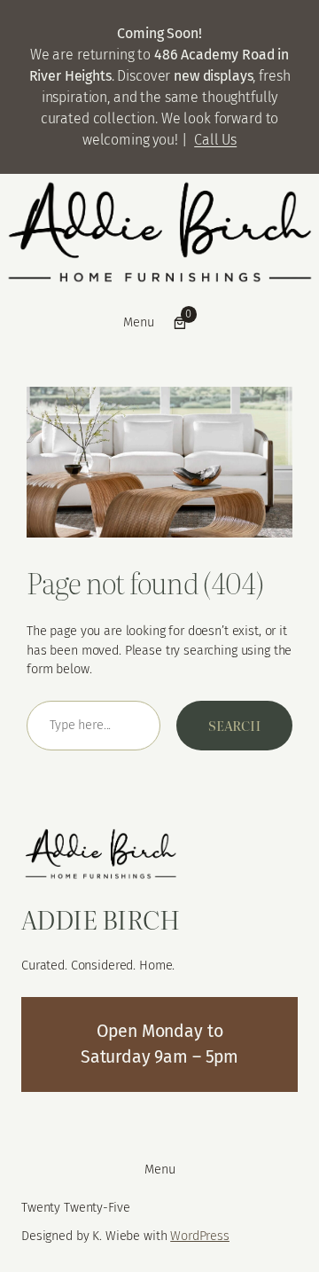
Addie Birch (100, 918)
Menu (138, 322)
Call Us (215, 139)
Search (234, 725)
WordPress (200, 1236)
